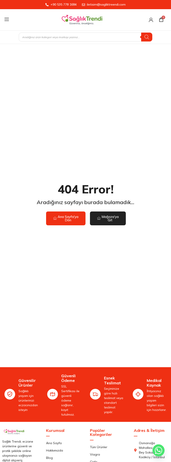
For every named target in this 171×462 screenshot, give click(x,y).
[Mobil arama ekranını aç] (85, 37)
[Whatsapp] (159, 450)
